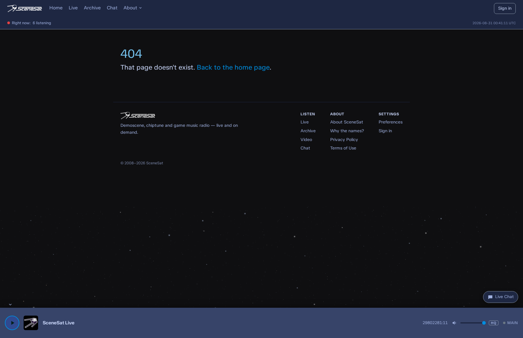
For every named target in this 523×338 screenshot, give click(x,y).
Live (73, 8)
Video (306, 139)
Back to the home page (233, 67)
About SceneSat (346, 122)
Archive (92, 8)
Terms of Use (343, 148)
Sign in (504, 8)
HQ (493, 323)
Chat (112, 8)
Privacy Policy (344, 139)
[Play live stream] (12, 323)
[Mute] (454, 323)
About (130, 8)
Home (56, 8)
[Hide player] (10, 304)
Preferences (391, 122)
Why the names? (347, 130)
